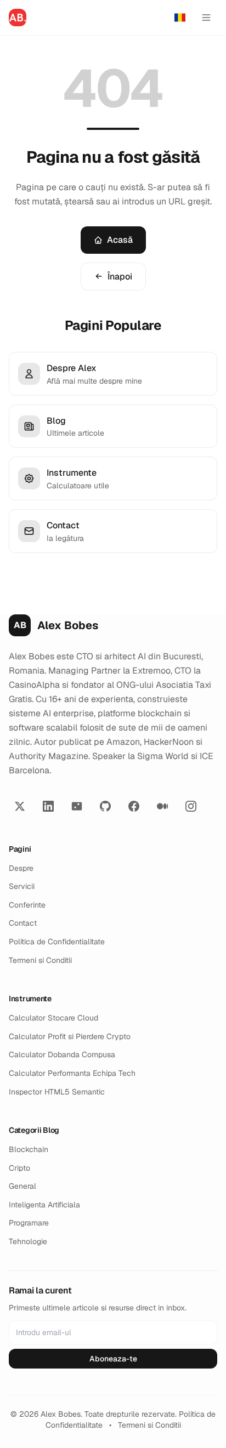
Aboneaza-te (113, 1359)
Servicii (22, 886)
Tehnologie (28, 1241)
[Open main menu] (206, 17)
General (22, 1186)
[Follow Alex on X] (20, 806)
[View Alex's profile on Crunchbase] (77, 806)
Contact (23, 923)
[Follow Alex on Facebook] (134, 806)
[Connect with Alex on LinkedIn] (48, 806)
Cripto (19, 1168)
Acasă (120, 240)
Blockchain (28, 1149)
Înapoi (120, 276)
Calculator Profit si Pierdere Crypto (70, 1036)
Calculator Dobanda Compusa (62, 1054)
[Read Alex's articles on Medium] (162, 806)
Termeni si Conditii (40, 960)
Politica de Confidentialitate (57, 942)
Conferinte (27, 905)
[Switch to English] (180, 17)
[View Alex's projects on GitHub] (105, 806)
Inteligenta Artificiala (44, 1205)
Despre (21, 868)
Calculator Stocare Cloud (53, 1018)
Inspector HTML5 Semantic (57, 1092)
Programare (29, 1223)
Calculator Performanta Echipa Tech (72, 1073)
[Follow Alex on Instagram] (191, 806)
